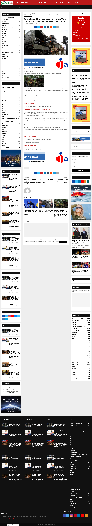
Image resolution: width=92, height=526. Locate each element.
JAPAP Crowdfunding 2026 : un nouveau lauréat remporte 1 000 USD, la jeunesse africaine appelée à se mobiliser (14, 188)
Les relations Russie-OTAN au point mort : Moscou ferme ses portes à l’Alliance (30, 212)
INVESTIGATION (5, 47)
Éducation (4, 31)
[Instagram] (84, 7)
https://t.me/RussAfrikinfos (31, 97)
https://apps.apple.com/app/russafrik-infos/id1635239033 (37, 109)
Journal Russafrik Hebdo (7, 52)
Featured (4, 39)
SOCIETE (4, 68)
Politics (4, 58)
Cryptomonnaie (5, 23)
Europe (4, 35)
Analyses (4, 21)
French (11, 524)
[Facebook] (80, 7)
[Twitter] (82, 7)
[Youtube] (89, 7)
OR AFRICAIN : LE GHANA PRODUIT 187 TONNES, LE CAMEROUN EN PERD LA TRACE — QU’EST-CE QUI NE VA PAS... (14, 223)
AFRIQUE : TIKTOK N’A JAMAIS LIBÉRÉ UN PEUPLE (14, 213)
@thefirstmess (81, 309)
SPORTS (4, 73)
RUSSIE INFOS (24, 2)
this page (12, 392)
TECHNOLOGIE (5, 77)
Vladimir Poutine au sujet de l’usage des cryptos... (80, 241)
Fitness (4, 41)
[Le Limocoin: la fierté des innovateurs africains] (85, 252)
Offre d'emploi (5, 56)
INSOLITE (4, 43)
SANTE (3, 66)
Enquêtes (4, 33)
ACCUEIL (17, 2)
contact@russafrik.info (11, 518)
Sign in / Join (20, 7)
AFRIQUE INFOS (55, 2)
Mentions (31, 7)
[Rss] (90, 7)
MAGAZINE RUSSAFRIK (73, 2)
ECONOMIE (4, 29)
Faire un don (41, 7)
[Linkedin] (87, 7)
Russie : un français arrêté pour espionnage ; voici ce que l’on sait (46, 212)
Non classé (4, 54)
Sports (3, 71)
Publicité (27, 7)
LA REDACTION (28, 23)
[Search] (88, 131)
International (5, 45)
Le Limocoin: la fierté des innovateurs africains (84, 258)
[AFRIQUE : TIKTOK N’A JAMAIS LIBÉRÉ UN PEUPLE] (5, 214)
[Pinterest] (85, 7)
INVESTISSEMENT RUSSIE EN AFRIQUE (10, 49)
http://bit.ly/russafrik (29, 103)
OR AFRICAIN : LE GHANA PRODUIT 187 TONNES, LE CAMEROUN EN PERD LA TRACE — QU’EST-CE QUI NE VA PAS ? (80, 98)
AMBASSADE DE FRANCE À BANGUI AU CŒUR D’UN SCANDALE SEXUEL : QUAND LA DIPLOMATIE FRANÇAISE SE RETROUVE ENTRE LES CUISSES (14, 261)
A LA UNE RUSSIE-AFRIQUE (8, 17)
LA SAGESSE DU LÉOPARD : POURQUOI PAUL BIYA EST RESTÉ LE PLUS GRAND (14, 177)
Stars (3, 75)
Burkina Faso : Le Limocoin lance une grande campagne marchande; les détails (58, 181)
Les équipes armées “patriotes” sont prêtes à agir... (76, 271)
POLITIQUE (33, 2)
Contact (35, 7)
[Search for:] (81, 131)
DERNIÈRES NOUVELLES (43, 2)
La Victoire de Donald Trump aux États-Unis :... (85, 270)
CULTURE (62, 2)
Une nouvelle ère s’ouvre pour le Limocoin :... (76, 257)
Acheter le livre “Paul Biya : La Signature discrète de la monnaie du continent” (58, 7)
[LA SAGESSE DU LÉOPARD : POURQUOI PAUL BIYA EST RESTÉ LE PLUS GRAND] (5, 176)
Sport (3, 69)
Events (3, 37)
